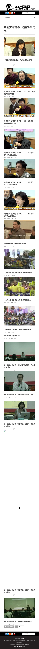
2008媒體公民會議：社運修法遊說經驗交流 (18, 621)
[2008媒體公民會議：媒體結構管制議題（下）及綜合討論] (19, 351)
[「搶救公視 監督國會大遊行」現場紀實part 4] (19, 259)
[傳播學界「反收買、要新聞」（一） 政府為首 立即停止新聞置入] (19, 200)
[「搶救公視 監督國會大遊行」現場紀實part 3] (19, 286)
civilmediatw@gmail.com (19, 646)
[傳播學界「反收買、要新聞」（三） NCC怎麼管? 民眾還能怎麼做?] (19, 139)
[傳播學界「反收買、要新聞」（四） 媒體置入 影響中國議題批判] (19, 107)
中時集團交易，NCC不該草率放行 (15, 243)
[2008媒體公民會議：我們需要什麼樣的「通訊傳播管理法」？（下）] (19, 410)
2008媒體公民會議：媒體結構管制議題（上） (18, 394)
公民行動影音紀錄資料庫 (19, 638)
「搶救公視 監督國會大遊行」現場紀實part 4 (18, 273)
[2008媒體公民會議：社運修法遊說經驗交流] (19, 608)
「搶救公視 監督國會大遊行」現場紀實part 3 (18, 300)
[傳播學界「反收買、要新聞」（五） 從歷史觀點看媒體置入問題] (19, 78)
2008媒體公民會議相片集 (12, 336)
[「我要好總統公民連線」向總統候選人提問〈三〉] (19, 46)
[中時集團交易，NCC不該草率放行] (19, 229)
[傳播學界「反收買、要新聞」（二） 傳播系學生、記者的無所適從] (19, 168)
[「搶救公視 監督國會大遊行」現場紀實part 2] (19, 315)
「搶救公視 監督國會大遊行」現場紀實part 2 (18, 329)
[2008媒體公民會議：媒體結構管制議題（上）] (19, 381)
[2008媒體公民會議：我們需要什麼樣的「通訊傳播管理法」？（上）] (19, 508)
